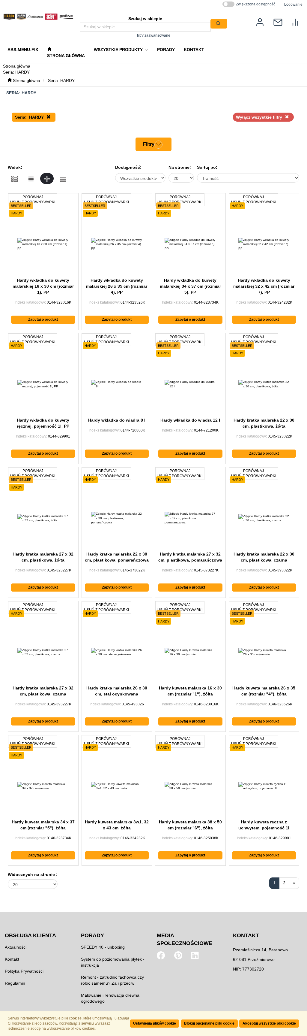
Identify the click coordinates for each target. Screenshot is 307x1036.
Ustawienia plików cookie (154, 1023)
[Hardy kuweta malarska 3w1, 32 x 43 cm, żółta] (117, 786)
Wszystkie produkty (119, 49)
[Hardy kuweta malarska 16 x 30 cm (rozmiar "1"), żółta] (190, 652)
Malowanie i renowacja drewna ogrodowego (110, 998)
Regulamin (15, 983)
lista (30, 178)
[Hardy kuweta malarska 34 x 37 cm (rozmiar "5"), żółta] (43, 786)
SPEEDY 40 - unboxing (103, 947)
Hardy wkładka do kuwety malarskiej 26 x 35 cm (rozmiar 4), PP (116, 286)
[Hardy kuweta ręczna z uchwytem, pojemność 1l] (264, 786)
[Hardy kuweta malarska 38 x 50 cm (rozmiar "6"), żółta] (190, 786)
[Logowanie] (260, 21)
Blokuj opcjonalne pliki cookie (209, 1023)
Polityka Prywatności (24, 971)
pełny (14, 178)
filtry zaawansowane (153, 35)
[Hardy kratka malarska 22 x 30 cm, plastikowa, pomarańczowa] (117, 518)
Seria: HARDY (61, 80)
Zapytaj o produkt (43, 319)
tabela (63, 178)
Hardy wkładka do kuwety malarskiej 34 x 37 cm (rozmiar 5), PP (190, 286)
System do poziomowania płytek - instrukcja (113, 962)
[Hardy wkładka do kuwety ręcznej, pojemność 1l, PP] (43, 384)
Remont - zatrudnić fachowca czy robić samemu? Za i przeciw (112, 980)
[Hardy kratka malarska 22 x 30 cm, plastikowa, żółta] (264, 384)
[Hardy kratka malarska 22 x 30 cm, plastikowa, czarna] (264, 518)
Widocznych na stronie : (33, 874)
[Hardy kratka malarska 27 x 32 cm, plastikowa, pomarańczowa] (190, 518)
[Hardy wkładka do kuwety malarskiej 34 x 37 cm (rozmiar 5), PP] (190, 244)
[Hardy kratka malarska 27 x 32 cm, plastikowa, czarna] (43, 652)
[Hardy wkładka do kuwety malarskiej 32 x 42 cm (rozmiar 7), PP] (264, 244)
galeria (47, 178)
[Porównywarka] (295, 21)
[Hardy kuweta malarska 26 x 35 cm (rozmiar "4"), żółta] (264, 652)
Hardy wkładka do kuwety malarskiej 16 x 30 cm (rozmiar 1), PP (43, 286)
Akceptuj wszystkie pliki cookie (269, 1023)
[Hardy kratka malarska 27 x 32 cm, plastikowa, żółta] (43, 518)
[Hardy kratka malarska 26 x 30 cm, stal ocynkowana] (117, 652)
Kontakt (12, 959)
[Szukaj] (218, 24)
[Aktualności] (278, 21)
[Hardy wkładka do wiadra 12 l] (190, 384)
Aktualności (15, 947)
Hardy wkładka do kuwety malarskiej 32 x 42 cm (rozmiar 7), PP (263, 286)
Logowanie (293, 4)
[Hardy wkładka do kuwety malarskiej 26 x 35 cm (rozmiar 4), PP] (117, 244)
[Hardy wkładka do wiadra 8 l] (117, 384)
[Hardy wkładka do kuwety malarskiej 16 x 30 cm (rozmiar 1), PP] (43, 244)
